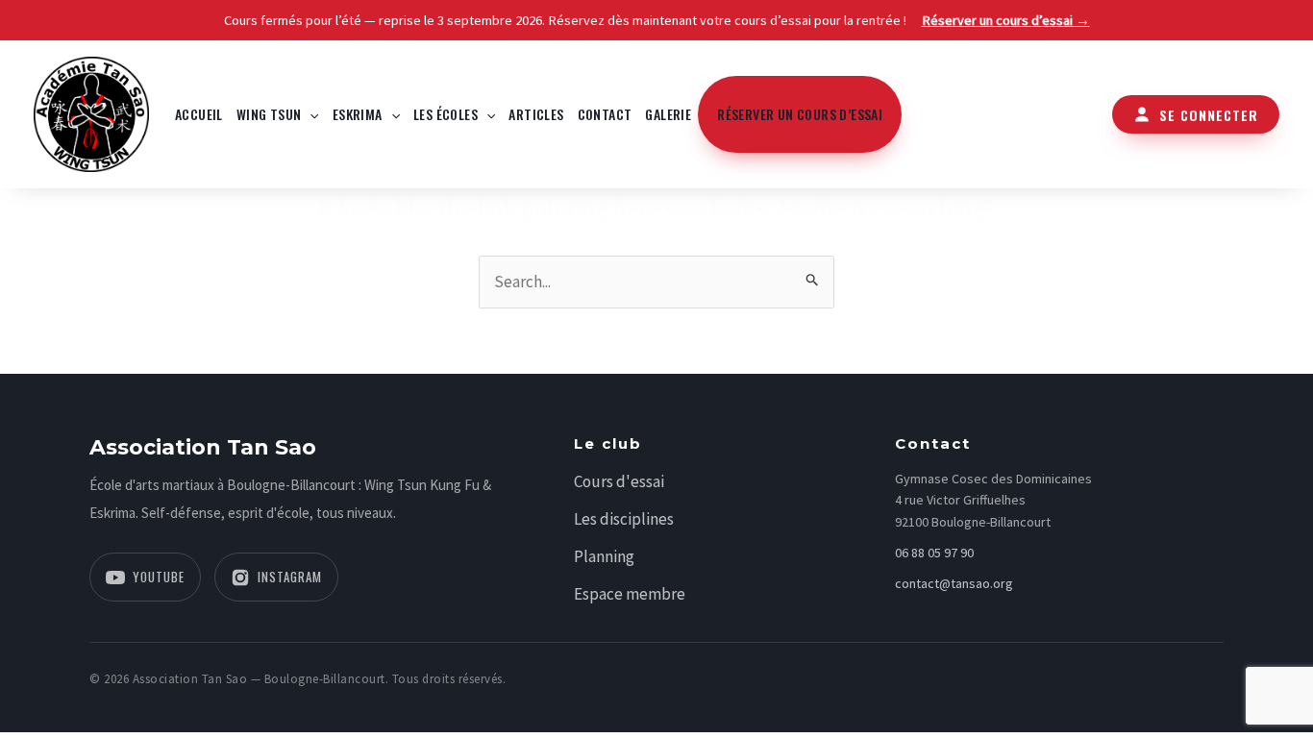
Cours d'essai (619, 481)
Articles (535, 114)
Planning (604, 556)
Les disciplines (624, 518)
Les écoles (445, 114)
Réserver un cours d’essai (799, 114)
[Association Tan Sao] (91, 112)
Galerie (668, 114)
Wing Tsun (269, 114)
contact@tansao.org (954, 583)
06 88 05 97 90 (934, 552)
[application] (309, 114)
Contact (605, 114)
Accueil (199, 114)
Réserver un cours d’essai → (1006, 20)
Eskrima (358, 114)
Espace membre (629, 593)
